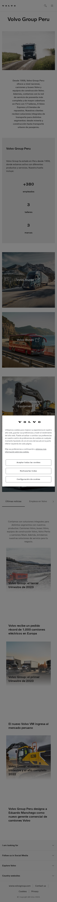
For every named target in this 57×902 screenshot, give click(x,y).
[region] (28, 451)
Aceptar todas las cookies (28, 462)
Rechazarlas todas (28, 471)
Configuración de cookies (28, 479)
